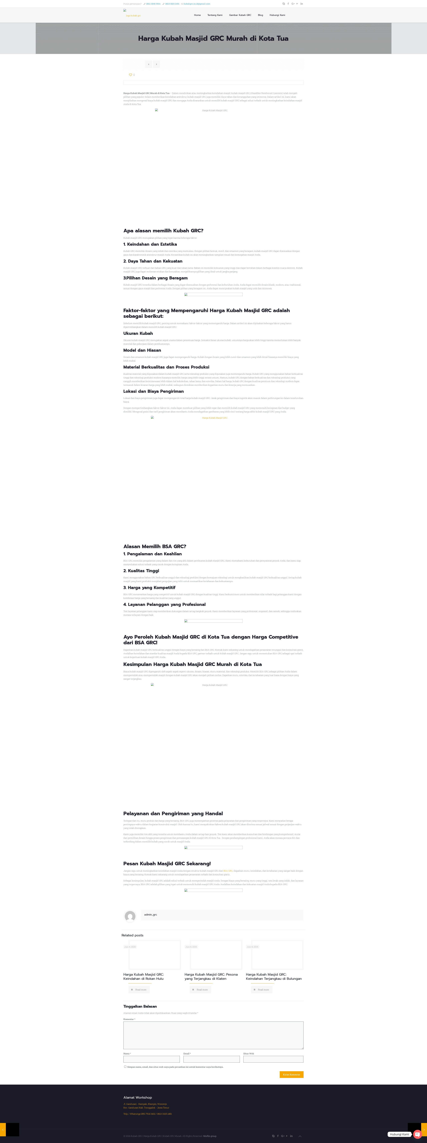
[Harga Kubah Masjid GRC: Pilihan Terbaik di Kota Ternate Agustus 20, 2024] (9, 1129)
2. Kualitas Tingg (140, 571)
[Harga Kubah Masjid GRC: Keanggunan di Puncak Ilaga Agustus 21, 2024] (417, 1129)
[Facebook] (288, 3)
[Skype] (284, 3)
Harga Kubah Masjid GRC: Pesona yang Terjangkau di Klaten (211, 976)
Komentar (129, 1019)
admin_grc (150, 915)
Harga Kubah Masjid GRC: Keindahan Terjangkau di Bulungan (274, 976)
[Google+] (293, 3)
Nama (127, 1053)
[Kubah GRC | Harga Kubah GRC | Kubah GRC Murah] (132, 15)
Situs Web (248, 1053)
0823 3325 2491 (172, 3)
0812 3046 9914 (153, 3)
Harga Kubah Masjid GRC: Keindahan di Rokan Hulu (143, 976)
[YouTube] (297, 3)
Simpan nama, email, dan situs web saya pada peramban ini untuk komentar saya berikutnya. (175, 1066)
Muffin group (209, 1135)
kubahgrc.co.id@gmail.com (197, 3)
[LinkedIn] (302, 3)
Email (187, 1053)
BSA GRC (228, 870)
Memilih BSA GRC (163, 546)
